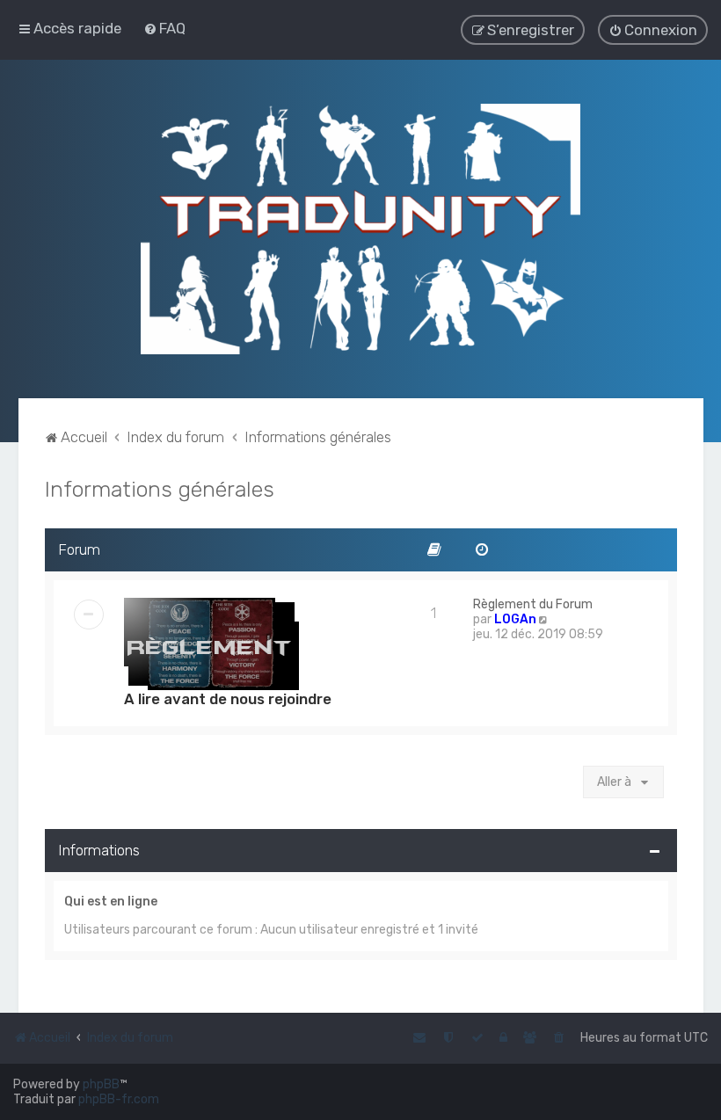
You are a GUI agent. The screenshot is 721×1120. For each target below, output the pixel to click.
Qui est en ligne (110, 901)
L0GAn (515, 619)
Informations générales (159, 489)
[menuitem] (164, 28)
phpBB (101, 1084)
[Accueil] (360, 229)
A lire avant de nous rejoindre (227, 699)
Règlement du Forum (533, 604)
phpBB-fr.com (118, 1099)
